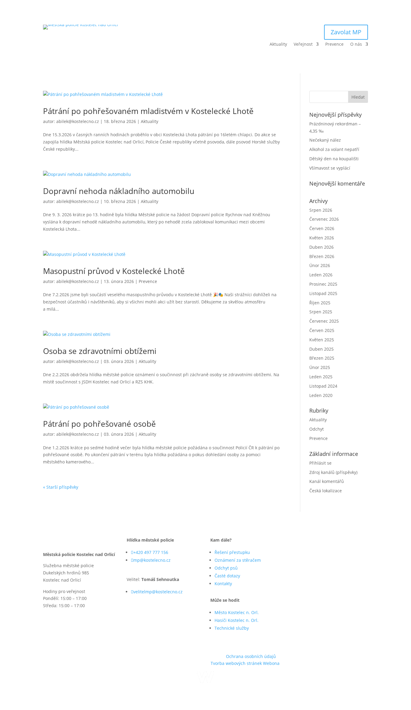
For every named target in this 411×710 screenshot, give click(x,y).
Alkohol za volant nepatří (334, 149)
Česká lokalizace (325, 490)
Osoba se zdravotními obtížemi (99, 351)
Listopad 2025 (323, 293)
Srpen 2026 (320, 210)
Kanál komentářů (326, 481)
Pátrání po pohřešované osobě (99, 423)
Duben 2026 (321, 247)
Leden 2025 (320, 377)
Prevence (334, 44)
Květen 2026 (321, 238)
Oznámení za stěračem (238, 560)
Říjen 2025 (319, 303)
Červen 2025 (321, 330)
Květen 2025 (321, 340)
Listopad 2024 (323, 386)
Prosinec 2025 (323, 284)
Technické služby (232, 628)
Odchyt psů (226, 568)
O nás (356, 44)
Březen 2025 (321, 358)
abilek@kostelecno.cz (77, 121)
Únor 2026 (319, 265)
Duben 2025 (321, 349)
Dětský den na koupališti (334, 158)
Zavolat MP (346, 32)
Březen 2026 (321, 256)
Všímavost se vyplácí (329, 168)
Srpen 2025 (320, 312)
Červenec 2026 (324, 219)
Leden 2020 (320, 395)
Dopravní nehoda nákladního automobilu (118, 191)
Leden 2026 (320, 275)
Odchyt (316, 429)
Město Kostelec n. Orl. (237, 612)
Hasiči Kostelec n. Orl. (236, 620)
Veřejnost (303, 44)
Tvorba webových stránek (237, 663)
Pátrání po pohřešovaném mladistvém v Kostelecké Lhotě (148, 111)
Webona (271, 663)
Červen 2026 (321, 228)
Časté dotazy (227, 576)
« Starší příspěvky (60, 487)
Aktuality (278, 44)
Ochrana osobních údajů (251, 656)
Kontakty (223, 583)
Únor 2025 (319, 367)
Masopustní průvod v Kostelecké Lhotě (114, 271)
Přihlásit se (320, 463)
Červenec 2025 (324, 321)
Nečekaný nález (325, 140)
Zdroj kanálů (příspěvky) (333, 472)
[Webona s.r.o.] (205, 681)
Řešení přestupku (232, 552)
